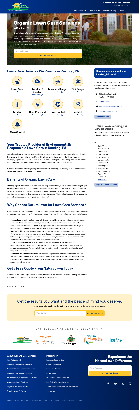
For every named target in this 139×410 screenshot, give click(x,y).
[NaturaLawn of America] (22, 339)
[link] (108, 384)
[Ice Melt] (117, 340)
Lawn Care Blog (109, 11)
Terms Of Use (60, 400)
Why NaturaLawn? (14, 360)
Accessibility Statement (75, 400)
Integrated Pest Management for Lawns (21, 369)
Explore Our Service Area (106, 185)
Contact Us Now (102, 117)
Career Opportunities (53, 364)
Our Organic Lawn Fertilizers (17, 382)
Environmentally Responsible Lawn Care (22, 378)
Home (15, 19)
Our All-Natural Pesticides (16, 391)
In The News (51, 373)
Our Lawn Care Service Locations (19, 373)
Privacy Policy (48, 400)
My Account (125, 11)
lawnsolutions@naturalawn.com (110, 106)
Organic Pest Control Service (17, 387)
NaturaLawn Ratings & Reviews (58, 378)
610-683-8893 (104, 101)
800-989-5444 (125, 5)
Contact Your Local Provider (116, 3)
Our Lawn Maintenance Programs (19, 364)
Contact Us (50, 391)
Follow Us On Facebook (108, 111)
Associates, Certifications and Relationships (62, 387)
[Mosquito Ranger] (46, 340)
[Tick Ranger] (69, 340)
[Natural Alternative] (93, 340)
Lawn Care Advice (53, 369)
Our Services (78, 11)
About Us (93, 11)
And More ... (102, 180)
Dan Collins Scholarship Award (57, 382)
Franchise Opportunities (55, 360)
